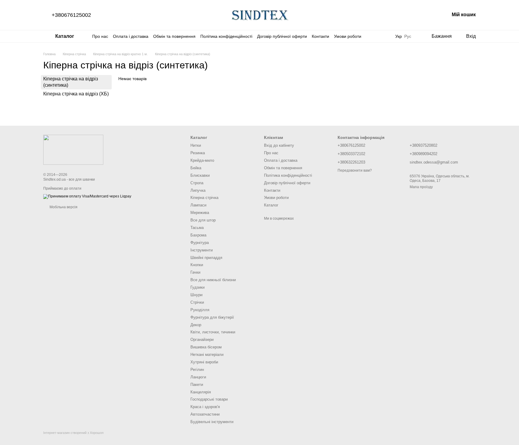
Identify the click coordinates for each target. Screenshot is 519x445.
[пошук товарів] (383, 36)
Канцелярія (200, 392)
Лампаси (198, 205)
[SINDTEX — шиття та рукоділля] (73, 149)
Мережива (199, 212)
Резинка (197, 153)
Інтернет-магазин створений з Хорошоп (73, 432)
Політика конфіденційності (226, 36)
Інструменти (201, 250)
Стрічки (197, 302)
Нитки (195, 145)
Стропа (196, 183)
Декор (195, 325)
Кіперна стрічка (204, 197)
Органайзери (202, 339)
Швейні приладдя (206, 257)
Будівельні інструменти (211, 421)
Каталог (271, 205)
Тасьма (197, 227)
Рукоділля (199, 310)
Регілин (197, 369)
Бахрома (198, 235)
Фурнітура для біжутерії (212, 317)
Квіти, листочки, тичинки (212, 332)
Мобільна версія (63, 207)
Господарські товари (209, 399)
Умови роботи (347, 36)
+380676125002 (71, 15)
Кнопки (196, 265)
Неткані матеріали (206, 354)
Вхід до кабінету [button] (279, 145)
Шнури (196, 295)
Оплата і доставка (130, 36)
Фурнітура (199, 242)
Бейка (195, 168)
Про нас (100, 36)
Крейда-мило (202, 160)
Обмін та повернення (174, 36)
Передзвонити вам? (355, 170)
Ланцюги (198, 377)
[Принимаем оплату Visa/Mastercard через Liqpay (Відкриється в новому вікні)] (87, 196)
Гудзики (197, 287)
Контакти (320, 36)
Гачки (195, 272)
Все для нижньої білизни (213, 280)
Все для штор (203, 220)
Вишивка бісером (206, 347)
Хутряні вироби (204, 362)
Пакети (196, 384)
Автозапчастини (205, 414)
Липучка (197, 190)
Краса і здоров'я (205, 406)
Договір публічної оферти (282, 36)
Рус (407, 36)
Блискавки (200, 175)
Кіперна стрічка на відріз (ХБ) (76, 93)
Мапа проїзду (421, 187)
